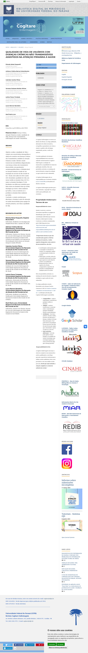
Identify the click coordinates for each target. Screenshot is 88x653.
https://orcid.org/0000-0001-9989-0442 (14, 85)
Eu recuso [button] (61, 644)
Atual (8, 38)
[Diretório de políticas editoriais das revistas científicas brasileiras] (72, 164)
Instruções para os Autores (16, 42)
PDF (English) (43, 67)
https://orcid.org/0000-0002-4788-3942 (14, 110)
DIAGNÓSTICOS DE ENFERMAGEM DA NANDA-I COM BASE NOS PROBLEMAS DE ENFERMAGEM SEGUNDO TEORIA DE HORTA (72, 556)
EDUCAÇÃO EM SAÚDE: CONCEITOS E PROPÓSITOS (69, 569)
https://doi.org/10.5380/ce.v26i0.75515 (17, 128)
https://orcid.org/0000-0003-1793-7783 (14, 76)
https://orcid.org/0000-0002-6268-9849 (14, 93)
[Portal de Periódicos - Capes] (72, 129)
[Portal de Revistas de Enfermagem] (72, 177)
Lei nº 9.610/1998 (41, 181)
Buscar (78, 38)
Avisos (42, 42)
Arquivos (15, 38)
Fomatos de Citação (44, 106)
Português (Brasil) (67, 79)
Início (7, 47)
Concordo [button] (52, 644)
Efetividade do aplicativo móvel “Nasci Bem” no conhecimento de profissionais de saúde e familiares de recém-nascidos (72, 586)
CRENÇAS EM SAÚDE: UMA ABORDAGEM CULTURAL (69, 563)
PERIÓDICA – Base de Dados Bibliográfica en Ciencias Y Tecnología (70, 382)
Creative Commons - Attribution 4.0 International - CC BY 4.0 (46, 290)
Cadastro (79, 18)
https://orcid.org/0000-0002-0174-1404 (14, 67)
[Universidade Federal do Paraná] (72, 53)
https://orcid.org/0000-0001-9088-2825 (14, 102)
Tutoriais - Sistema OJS (71, 515)
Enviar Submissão (69, 87)
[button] (8, 645)
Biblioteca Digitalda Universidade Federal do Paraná (42, 10)
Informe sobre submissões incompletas (69, 482)
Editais (49, 42)
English (64, 74)
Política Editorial (42, 38)
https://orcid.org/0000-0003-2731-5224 (14, 119)
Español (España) (67, 77)
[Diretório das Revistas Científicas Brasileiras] (72, 146)
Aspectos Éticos (56, 38)
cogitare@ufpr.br (49, 598)
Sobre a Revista (26, 38)
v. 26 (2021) (21, 47)
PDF (39, 64)
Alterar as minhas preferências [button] (58, 647)
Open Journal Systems (68, 537)
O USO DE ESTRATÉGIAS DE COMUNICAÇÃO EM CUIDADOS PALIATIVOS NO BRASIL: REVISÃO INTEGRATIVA (71, 577)
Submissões (34, 42)
